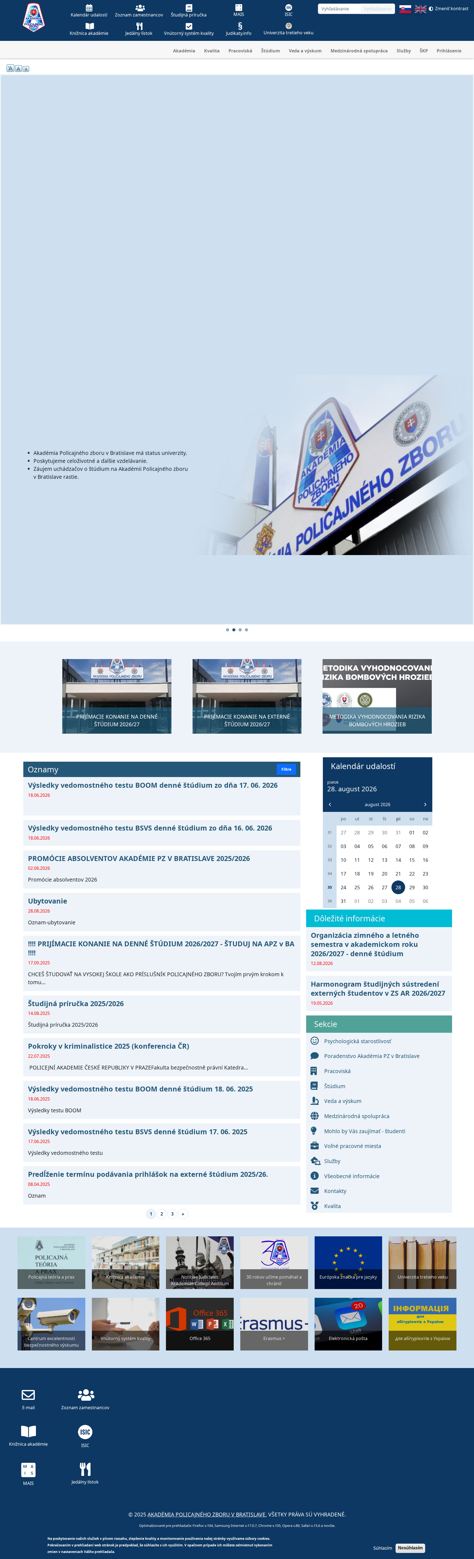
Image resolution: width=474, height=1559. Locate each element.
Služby (404, 51)
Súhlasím (382, 1548)
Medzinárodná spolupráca (359, 51)
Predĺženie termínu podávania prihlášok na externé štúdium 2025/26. (148, 1174)
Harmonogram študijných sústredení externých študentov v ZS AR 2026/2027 (378, 988)
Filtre (286, 769)
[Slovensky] (405, 23)
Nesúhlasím (410, 1548)
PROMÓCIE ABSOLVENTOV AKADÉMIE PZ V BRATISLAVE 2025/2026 (139, 858)
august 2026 (377, 804)
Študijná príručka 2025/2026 (76, 1003)
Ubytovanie (47, 900)
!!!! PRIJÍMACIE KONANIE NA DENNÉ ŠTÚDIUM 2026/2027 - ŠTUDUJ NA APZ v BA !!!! (161, 948)
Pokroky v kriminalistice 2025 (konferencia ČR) (108, 1046)
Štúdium (270, 51)
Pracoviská (240, 51)
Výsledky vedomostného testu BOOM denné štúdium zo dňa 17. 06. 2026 (153, 785)
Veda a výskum (305, 51)
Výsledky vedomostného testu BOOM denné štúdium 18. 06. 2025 (140, 1088)
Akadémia (184, 51)
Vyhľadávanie (377, 9)
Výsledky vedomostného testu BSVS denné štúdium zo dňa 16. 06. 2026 (150, 827)
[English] (421, 23)
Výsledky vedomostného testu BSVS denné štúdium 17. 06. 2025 (137, 1131)
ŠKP (424, 51)
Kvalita (212, 51)
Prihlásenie (449, 51)
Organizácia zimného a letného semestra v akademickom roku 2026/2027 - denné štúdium (365, 944)
